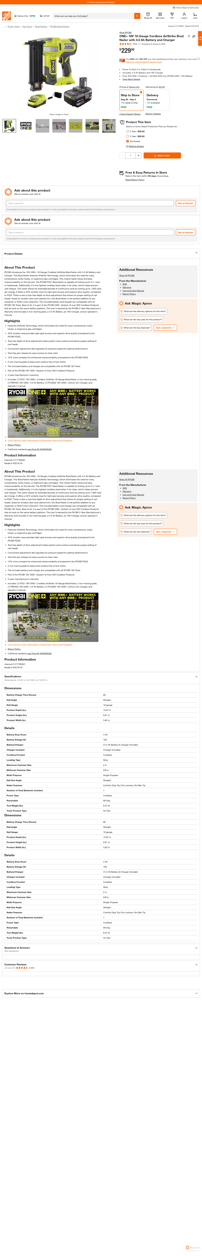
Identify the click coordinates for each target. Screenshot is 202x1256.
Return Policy (14, 445)
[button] (101, 254)
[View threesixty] (42, 126)
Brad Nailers (41, 26)
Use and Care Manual (133, 290)
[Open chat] (200, 38)
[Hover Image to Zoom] (59, 72)
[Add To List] (189, 36)
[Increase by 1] (138, 155)
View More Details (131, 79)
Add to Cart (164, 155)
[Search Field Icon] (137, 16)
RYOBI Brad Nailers (59, 26)
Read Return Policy (134, 179)
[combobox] (93, 16)
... (3, 27)
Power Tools (14, 26)
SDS (125, 284)
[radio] (127, 131)
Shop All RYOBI (126, 275)
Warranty (127, 287)
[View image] (9, 126)
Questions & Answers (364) (153, 44)
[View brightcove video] (59, 126)
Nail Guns (27, 26)
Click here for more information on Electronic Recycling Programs (40, 440)
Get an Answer (185, 203)
